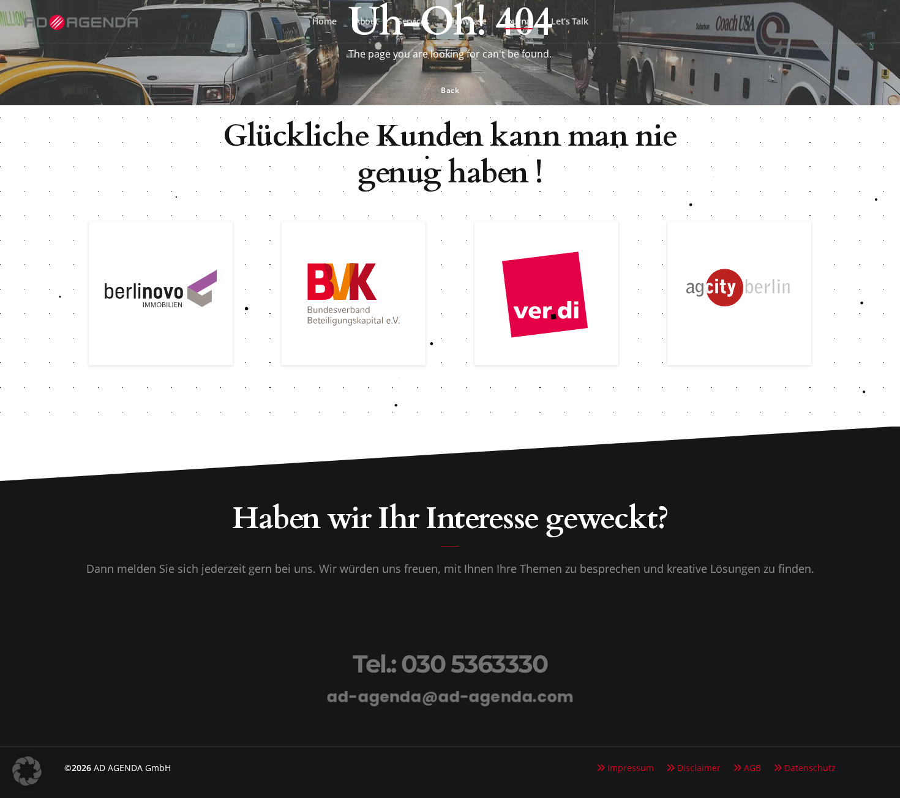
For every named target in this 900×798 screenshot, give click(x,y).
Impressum (630, 768)
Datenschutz (810, 768)
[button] (27, 771)
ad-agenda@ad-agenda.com (450, 697)
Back (450, 90)
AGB (752, 768)
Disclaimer (699, 768)
